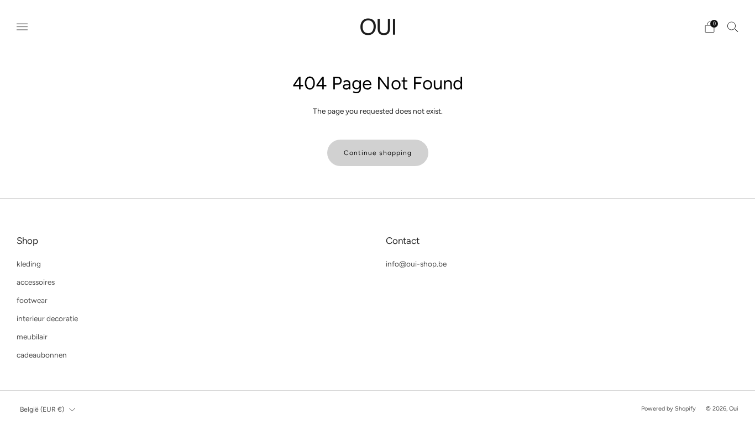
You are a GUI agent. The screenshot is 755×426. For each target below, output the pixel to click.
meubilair (32, 336)
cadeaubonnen (42, 354)
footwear (32, 300)
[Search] (732, 26)
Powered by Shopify (668, 408)
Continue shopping (378, 153)
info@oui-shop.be (416, 263)
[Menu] (22, 27)
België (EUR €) (42, 409)
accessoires (36, 282)
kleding (29, 263)
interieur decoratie (47, 318)
